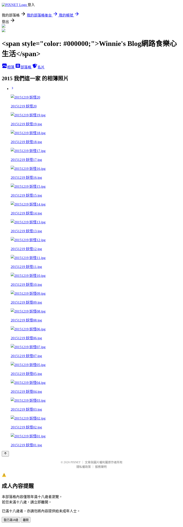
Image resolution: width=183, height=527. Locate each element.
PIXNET (76, 462)
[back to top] (5, 454)
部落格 (26, 67)
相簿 (11, 67)
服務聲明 (101, 466)
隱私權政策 (83, 466)
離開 (26, 520)
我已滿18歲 (11, 520)
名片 (41, 67)
